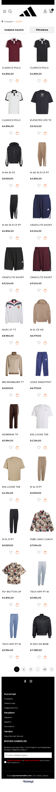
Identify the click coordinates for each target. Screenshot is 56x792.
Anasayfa (8, 699)
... (37, 669)
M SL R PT (36, 486)
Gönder (11, 756)
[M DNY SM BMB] (42, 626)
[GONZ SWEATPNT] (42, 364)
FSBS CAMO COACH (41, 539)
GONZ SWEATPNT (40, 382)
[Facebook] (25, 681)
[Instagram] (31, 681)
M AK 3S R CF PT (39, 172)
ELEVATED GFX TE (40, 120)
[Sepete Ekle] (17, 80)
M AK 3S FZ (8, 172)
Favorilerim (9, 726)
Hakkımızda (9, 703)
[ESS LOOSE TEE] (42, 416)
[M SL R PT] (42, 468)
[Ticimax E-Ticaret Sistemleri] (28, 782)
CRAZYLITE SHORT (41, 224)
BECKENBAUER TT (13, 382)
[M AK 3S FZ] (14, 154)
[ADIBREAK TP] (14, 416)
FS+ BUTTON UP (11, 591)
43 (44, 669)
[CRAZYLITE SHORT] (42, 206)
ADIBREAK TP (10, 434)
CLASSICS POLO (11, 67)
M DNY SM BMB (39, 644)
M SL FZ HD (37, 329)
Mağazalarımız (11, 708)
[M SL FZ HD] (42, 311)
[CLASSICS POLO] (14, 49)
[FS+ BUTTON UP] (14, 573)
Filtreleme (42, 29)
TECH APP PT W (39, 591)
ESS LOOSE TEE (39, 434)
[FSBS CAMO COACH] (42, 521)
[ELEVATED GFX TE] (42, 102)
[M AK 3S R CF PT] (42, 154)
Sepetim (8, 722)
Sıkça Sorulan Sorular (13, 736)
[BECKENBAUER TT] (14, 364)
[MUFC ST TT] (14, 311)
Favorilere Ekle (10, 80)
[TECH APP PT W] (42, 573)
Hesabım (8, 717)
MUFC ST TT (9, 329)
